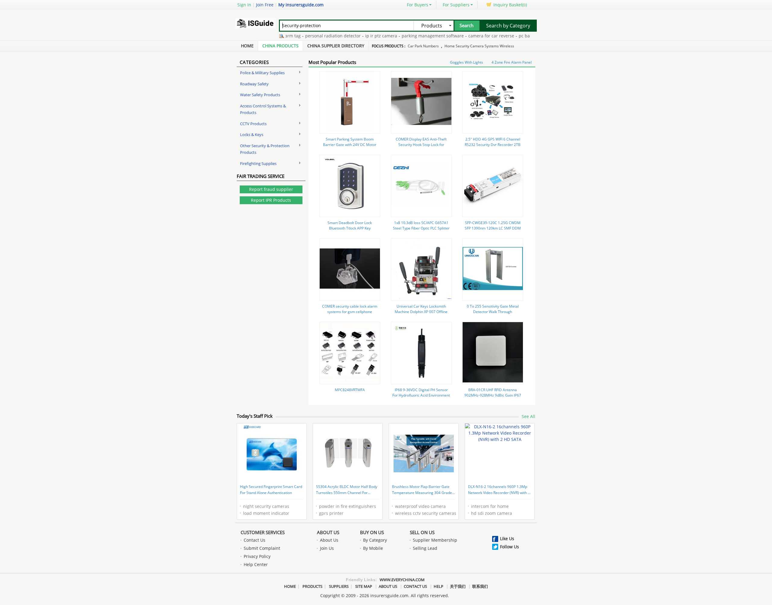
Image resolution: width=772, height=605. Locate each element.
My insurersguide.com (301, 5)
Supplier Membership (435, 540)
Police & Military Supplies (262, 72)
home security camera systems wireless (479, 46)
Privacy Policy (257, 556)
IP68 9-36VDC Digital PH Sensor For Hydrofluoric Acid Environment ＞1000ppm (421, 395)
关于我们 (458, 586)
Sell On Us (422, 532)
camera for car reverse (480, 36)
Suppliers (339, 586)
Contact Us (254, 540)
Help (438, 586)
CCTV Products (253, 123)
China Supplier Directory (335, 46)
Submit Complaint (262, 548)
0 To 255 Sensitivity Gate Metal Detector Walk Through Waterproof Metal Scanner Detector (493, 314)
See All (528, 416)
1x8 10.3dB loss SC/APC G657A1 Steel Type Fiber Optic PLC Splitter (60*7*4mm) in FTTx (421, 228)
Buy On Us (372, 532)
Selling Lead (425, 548)
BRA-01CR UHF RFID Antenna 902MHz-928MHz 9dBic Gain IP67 (492, 392)
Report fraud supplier (271, 189)
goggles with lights (466, 62)
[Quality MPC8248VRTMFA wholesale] (350, 381)
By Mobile (373, 548)
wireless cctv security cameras (425, 513)
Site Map (363, 586)
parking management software (421, 36)
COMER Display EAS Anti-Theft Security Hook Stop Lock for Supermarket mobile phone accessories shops (421, 147)
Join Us (327, 548)
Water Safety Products (260, 94)
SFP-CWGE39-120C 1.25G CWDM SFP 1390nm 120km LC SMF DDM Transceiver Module (493, 228)
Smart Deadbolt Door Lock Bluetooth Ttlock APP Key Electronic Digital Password (349, 228)
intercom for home (490, 506)
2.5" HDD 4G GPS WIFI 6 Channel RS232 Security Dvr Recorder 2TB (492, 142)
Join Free (265, 5)
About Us (328, 532)
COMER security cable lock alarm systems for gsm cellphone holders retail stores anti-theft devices (349, 314)
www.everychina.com (402, 579)
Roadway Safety (254, 84)
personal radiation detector (321, 36)
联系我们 (480, 586)
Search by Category (508, 25)
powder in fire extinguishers (347, 506)
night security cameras (266, 506)
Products (312, 586)
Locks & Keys (251, 134)
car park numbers (423, 46)
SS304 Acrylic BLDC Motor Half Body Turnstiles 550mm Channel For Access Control (346, 490)
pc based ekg (520, 36)
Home (247, 46)
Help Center (256, 564)
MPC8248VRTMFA (350, 389)
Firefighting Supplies (258, 163)
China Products (280, 46)
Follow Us (509, 547)
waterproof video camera (420, 506)
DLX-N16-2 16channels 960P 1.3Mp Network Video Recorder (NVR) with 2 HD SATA (499, 490)
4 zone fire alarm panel (512, 62)
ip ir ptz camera (370, 36)
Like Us (507, 538)
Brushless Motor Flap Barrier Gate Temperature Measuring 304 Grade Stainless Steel (422, 490)
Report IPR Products (271, 200)
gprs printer (331, 513)
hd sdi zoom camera (491, 513)
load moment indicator (266, 513)
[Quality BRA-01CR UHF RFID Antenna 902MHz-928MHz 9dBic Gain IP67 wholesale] (493, 381)
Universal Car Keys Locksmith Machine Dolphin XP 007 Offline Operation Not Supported (421, 312)
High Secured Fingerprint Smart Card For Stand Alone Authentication (271, 489)
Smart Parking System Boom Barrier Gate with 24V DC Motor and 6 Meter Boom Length (349, 145)
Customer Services (263, 532)
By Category (375, 540)
